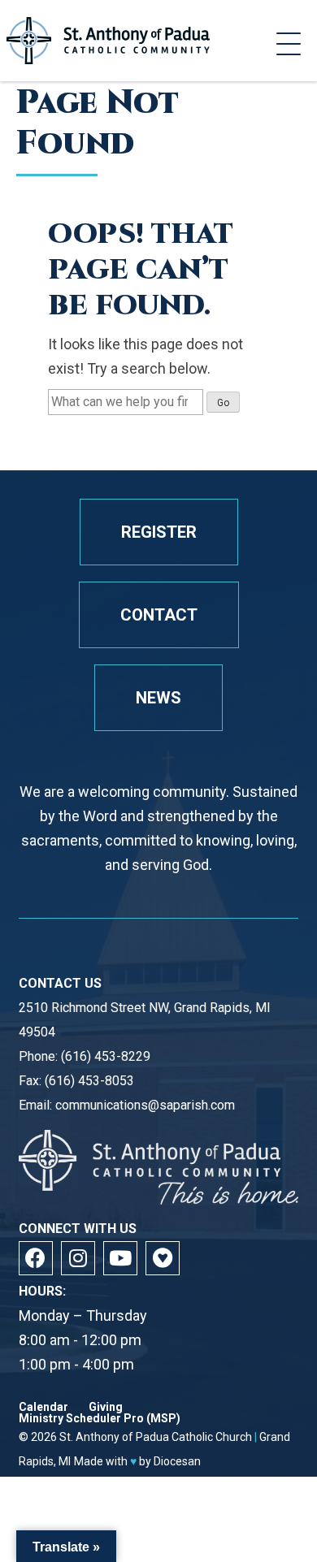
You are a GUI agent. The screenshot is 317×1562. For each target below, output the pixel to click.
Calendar (43, 1407)
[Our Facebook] (36, 1258)
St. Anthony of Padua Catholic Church (155, 1436)
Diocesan (177, 1461)
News (158, 697)
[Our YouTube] (120, 1258)
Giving (106, 1407)
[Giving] (162, 1258)
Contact (159, 615)
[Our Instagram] (78, 1258)
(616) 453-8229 (105, 1056)
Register (159, 532)
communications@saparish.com (145, 1105)
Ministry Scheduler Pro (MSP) (99, 1418)
